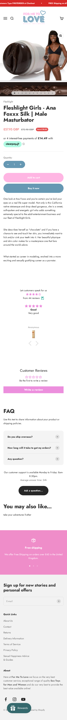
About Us (8, 620)
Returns (7, 632)
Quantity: (7, 157)
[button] (31, 343)
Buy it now (33, 188)
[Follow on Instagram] (14, 699)
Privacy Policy (10, 650)
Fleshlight (8, 101)
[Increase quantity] (20, 164)
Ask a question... (33, 490)
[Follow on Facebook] (5, 699)
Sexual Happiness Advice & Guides (16, 657)
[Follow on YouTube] (23, 699)
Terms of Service (11, 644)
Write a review (33, 390)
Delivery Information (13, 638)
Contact (7, 626)
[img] (33, 294)
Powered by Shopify (36, 709)
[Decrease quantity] (8, 164)
